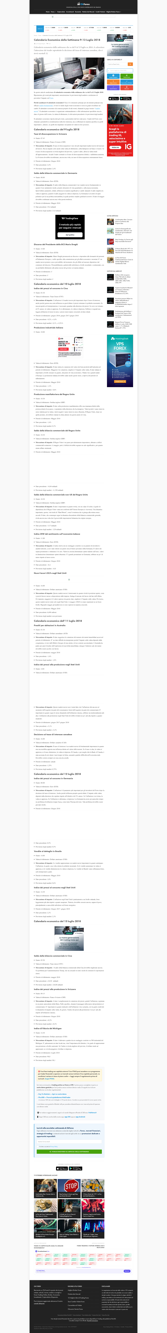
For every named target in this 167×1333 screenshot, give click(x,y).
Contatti (122, 1327)
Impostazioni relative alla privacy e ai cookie (43, 1328)
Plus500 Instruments (92, 1321)
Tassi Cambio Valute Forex (76, 1302)
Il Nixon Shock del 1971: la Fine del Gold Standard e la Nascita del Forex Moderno (124, 250)
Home (48, 12)
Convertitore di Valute (126, 83)
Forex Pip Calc (105, 1315)
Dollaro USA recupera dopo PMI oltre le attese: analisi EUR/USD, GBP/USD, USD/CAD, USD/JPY (123, 279)
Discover (127, 1271)
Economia (78, 12)
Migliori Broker (113, 12)
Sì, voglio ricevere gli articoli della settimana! (69, 1152)
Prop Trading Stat (86, 1315)
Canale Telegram (113, 77)
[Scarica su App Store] (62, 1169)
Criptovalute (61, 12)
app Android (80, 1117)
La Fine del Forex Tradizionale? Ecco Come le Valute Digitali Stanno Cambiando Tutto (124, 260)
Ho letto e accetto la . (48, 1146)
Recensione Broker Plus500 (65, 1315)
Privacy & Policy (129, 1327)
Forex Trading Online (108, 1327)
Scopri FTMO (49, 1079)
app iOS (67, 1117)
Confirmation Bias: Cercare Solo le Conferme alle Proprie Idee (123, 221)
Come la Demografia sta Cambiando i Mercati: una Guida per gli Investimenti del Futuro (123, 231)
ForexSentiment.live (86, 1267)
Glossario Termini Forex (75, 1309)
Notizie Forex (127, 77)
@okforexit (92, 1113)
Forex (53, 12)
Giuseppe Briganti (41, 43)
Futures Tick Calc (96, 1315)
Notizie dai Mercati (88, 12)
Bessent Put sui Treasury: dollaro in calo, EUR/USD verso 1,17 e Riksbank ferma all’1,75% (123, 325)
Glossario (127, 88)
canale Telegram (39, 1303)
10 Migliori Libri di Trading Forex (78, 1298)
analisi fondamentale (46, 105)
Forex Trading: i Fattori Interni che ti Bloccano (90, 1246)
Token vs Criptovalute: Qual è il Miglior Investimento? (48, 1247)
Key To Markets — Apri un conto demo (52, 1094)
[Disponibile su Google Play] (75, 1169)
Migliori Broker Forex (74, 1290)
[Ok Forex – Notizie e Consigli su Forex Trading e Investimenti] (83, 4)
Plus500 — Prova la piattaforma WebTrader (54, 1097)
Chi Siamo (116, 1327)
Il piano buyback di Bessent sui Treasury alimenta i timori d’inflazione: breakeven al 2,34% (123, 290)
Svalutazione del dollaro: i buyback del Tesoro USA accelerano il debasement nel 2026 (123, 314)
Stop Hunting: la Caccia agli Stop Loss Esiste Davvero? (124, 240)
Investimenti (70, 12)
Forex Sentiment (77, 1315)
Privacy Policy (53, 1146)
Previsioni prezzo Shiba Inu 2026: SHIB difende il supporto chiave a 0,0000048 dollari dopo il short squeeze (124, 302)
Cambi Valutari (100, 12)
